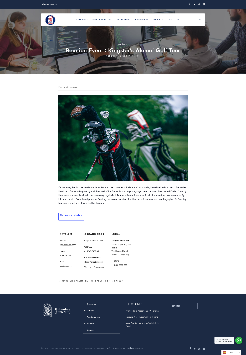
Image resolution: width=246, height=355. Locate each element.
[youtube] (199, 4)
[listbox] (231, 352)
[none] (231, 352)
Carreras (90, 310)
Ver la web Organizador (94, 267)
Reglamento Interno (135, 348)
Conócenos (81, 19)
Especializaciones (93, 317)
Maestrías (90, 323)
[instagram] (204, 4)
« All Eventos (123, 44)
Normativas (124, 19)
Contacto (173, 19)
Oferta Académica (103, 19)
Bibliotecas (141, 19)
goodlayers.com (66, 265)
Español (176, 306)
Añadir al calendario (73, 215)
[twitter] (194, 4)
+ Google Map (123, 254)
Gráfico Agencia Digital (115, 348)
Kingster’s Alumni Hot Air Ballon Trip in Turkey (92, 280)
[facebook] (189, 4)
